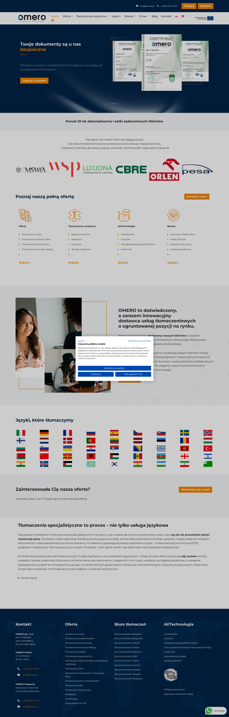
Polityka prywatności (139, 341)
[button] (83, 341)
